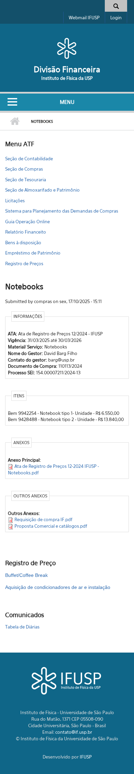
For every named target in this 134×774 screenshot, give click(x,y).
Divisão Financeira (67, 69)
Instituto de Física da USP (67, 78)
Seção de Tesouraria (25, 179)
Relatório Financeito (25, 232)
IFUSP (86, 757)
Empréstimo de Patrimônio (32, 253)
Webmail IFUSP (84, 17)
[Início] (67, 48)
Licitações (15, 200)
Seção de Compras (24, 169)
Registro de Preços (24, 263)
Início (14, 121)
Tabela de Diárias (22, 627)
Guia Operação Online (27, 221)
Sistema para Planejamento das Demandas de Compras (61, 211)
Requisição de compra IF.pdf (43, 519)
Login (116, 17)
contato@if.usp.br (73, 732)
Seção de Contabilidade (29, 158)
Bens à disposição (23, 242)
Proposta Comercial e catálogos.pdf (50, 526)
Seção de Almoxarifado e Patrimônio (42, 190)
